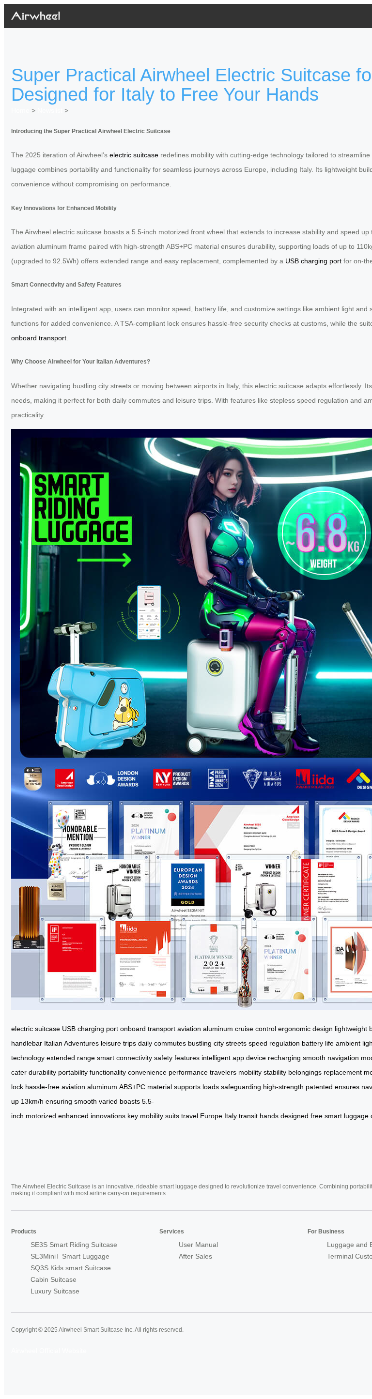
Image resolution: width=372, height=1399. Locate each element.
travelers (223, 1072)
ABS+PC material (145, 1087)
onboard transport (38, 338)
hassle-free (42, 1087)
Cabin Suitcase (54, 1279)
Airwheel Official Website (49, 1350)
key (132, 1116)
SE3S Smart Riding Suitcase (74, 1244)
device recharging (273, 1058)
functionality (108, 1072)
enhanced (73, 1116)
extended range (70, 1058)
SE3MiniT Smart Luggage (70, 1256)
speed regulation (274, 1043)
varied (108, 1101)
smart (333, 1116)
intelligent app (223, 1058)
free (316, 1116)
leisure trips (118, 1043)
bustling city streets (217, 1043)
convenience (147, 1072)
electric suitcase (133, 155)
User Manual (198, 1244)
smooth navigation (331, 1058)
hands (269, 1116)
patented (319, 1087)
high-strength (283, 1087)
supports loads (196, 1087)
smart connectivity (124, 1058)
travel (189, 1116)
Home (20, 110)
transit (248, 1116)
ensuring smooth (71, 1101)
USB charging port (313, 261)
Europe (211, 1116)
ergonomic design (305, 1029)
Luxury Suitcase (55, 1291)
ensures (347, 1087)
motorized (41, 1116)
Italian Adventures (71, 1043)
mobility (250, 1072)
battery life (318, 1043)
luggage (356, 1116)
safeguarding (241, 1087)
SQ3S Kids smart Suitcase (71, 1268)
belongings (305, 1072)
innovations (108, 1116)
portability (73, 1072)
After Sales (195, 1256)
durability (42, 1072)
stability (275, 1072)
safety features (177, 1058)
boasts (130, 1101)
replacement (343, 1072)
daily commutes (162, 1043)
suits (172, 1116)
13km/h (32, 1101)
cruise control (255, 1029)
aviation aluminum (205, 1029)
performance (188, 1072)
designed (294, 1116)
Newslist (49, 110)
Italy (230, 1116)
